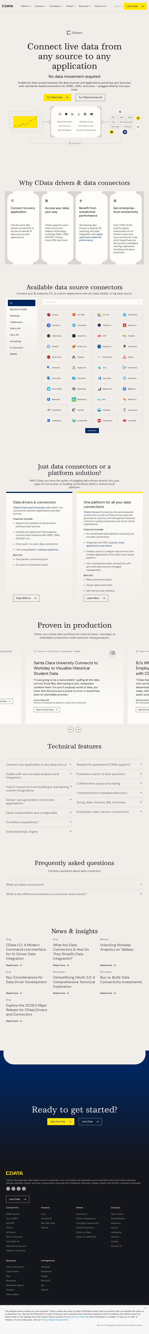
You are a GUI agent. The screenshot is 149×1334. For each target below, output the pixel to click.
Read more (12, 965)
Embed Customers (85, 1227)
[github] (19, 1189)
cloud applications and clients (105, 544)
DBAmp (44, 1227)
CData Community (15, 1266)
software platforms (48, 549)
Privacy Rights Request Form (54, 1319)
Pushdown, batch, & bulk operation (101, 774)
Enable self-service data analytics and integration (32, 775)
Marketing (14, 315)
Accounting (15, 341)
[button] (71, 729)
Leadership (116, 1232)
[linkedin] (8, 1189)
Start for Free (57, 1121)
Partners (115, 1236)
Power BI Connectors (16, 1246)
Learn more (93, 598)
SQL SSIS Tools (48, 1223)
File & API (14, 335)
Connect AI (46, 1218)
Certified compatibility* (22, 822)
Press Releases (118, 1218)
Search (117, 6)
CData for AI (100, 6)
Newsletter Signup (15, 1285)
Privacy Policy (78, 1317)
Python (9, 1227)
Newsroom (116, 1223)
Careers (114, 1241)
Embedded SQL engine (22, 831)
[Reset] (139, 302)
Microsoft (45, 1280)
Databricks (46, 1271)
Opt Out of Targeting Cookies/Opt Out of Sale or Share (120, 1325)
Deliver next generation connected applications (30, 801)
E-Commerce (16, 347)
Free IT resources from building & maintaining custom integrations (37, 788)
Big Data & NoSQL (18, 309)
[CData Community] (24, 1189)
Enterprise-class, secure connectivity (103, 811)
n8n (43, 1285)
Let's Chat (132, 6)
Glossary (10, 1289)
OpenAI (44, 1289)
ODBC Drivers (12, 1214)
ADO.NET (10, 1223)
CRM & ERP (15, 328)
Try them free (54, 97)
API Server (11, 1232)
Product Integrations (86, 1218)
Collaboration (16, 322)
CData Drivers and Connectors (29, 507)
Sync (43, 1214)
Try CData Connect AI (90, 97)
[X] (13, 1189)
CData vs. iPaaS (83, 1232)
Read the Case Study (45, 710)
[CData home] (9, 6)
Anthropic (45, 1266)
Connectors (81, 1214)
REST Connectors (14, 1236)
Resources (11, 1280)
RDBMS (13, 354)
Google (44, 1276)
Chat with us (23, 598)
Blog (8, 1276)
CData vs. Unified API (86, 1236)
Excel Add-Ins (12, 1241)
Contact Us (116, 1246)
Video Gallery (12, 1294)
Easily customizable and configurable (31, 812)
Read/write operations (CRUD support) (103, 764)
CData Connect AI (93, 512)
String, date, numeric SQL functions (101, 802)
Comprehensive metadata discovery (102, 793)
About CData (117, 1214)
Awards (114, 1227)
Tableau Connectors (15, 1250)
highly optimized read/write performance (91, 237)
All (11, 303)
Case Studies (12, 1271)
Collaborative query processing (98, 783)
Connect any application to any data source (36, 764)
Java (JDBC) (12, 1218)
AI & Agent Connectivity (87, 1223)
